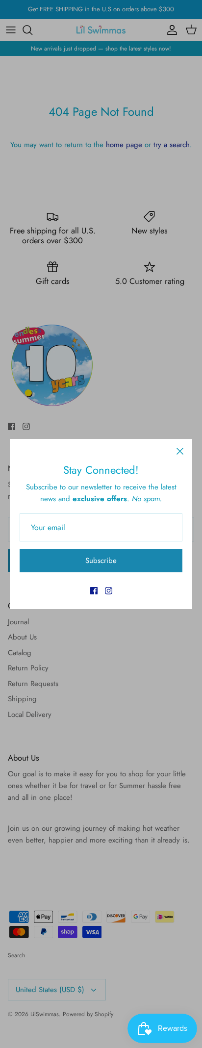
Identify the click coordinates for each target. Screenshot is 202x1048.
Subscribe (101, 560)
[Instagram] (108, 590)
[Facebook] (94, 590)
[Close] (180, 451)
